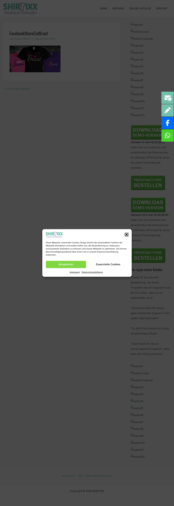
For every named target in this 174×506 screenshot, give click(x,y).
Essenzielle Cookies (108, 264)
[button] (126, 234)
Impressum (75, 272)
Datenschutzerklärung (92, 272)
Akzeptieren (65, 264)
